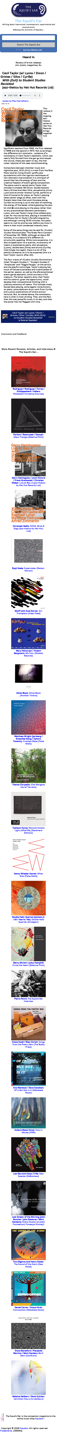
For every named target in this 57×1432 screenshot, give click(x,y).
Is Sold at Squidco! (27, 317)
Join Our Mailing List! (32, 50)
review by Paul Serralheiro (15, 101)
